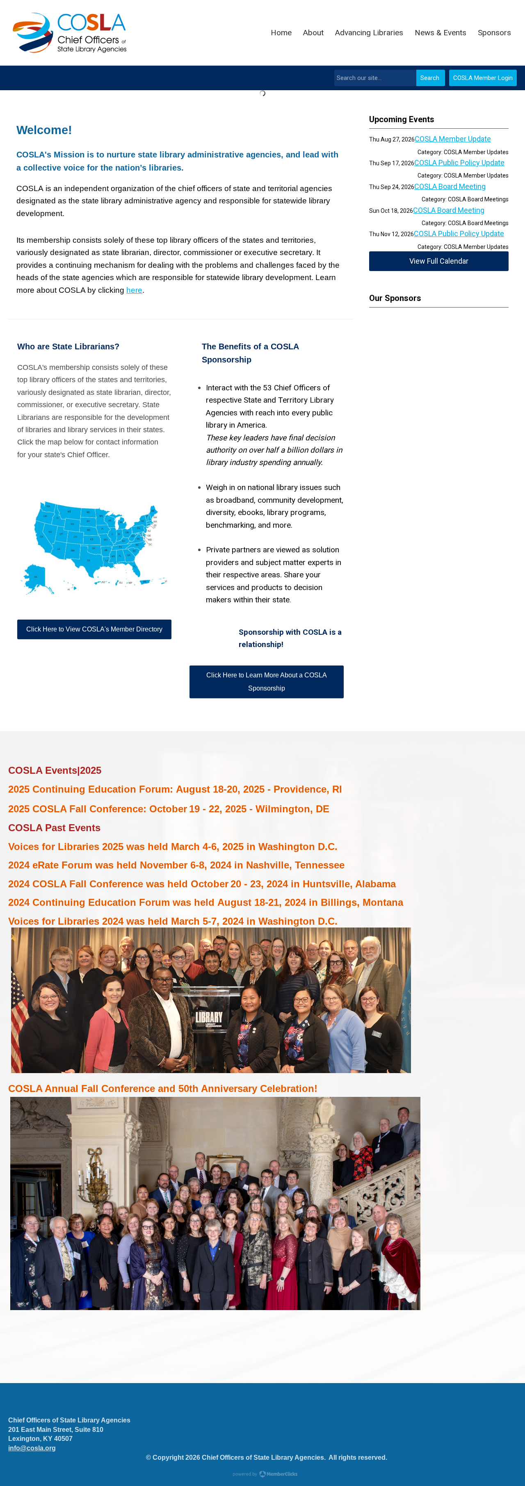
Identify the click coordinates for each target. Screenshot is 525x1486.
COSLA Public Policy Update (459, 162)
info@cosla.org (32, 1448)
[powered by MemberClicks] (262, 1475)
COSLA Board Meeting (450, 186)
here (134, 290)
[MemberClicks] (69, 33)
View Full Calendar (438, 261)
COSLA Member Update (453, 138)
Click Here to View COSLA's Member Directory (94, 629)
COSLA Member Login (483, 78)
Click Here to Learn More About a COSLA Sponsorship (266, 682)
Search (429, 78)
